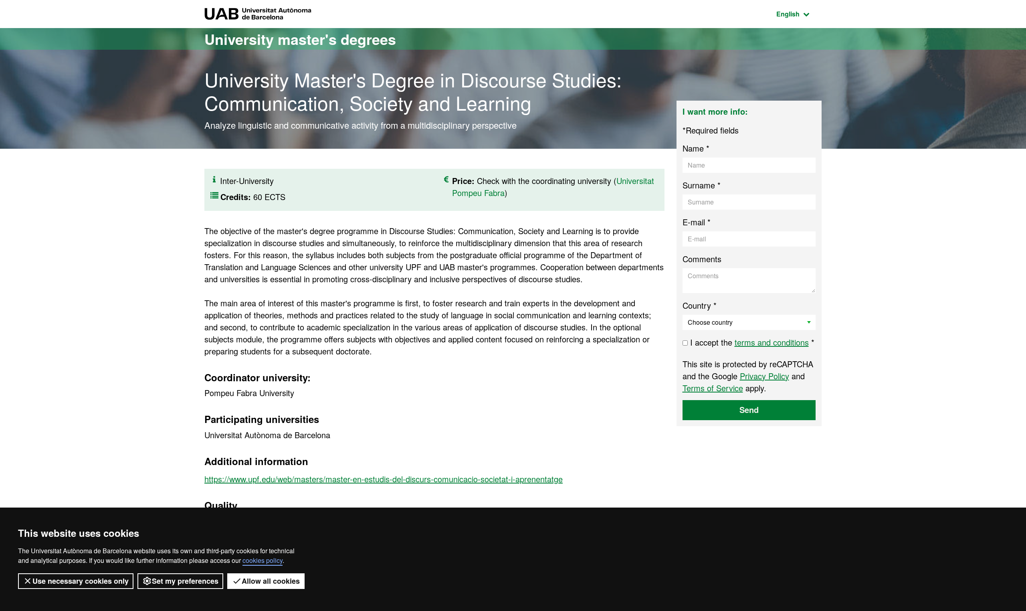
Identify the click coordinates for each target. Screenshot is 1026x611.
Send (749, 409)
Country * (700, 305)
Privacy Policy (764, 376)
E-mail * (697, 222)
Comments (702, 259)
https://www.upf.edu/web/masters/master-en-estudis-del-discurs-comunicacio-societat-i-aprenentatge (383, 479)
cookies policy (262, 560)
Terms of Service (713, 388)
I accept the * (751, 342)
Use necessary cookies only (80, 581)
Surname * (702, 185)
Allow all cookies (271, 581)
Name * (696, 148)
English (799, 13)
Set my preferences (185, 581)
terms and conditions (772, 342)
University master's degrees (300, 38)
